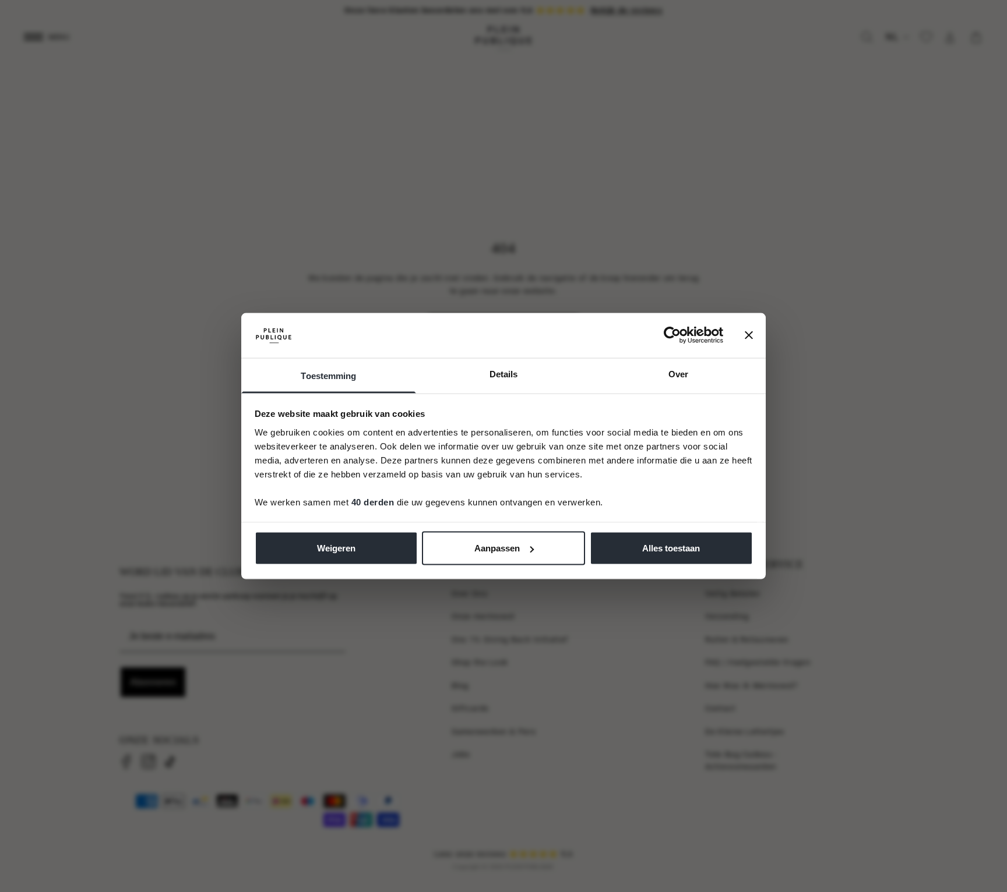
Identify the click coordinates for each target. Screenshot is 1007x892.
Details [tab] (504, 373)
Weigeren (336, 548)
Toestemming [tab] (328, 375)
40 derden (373, 502)
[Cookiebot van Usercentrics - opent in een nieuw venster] (672, 335)
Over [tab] (678, 373)
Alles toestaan (671, 548)
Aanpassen (497, 548)
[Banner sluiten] (749, 335)
